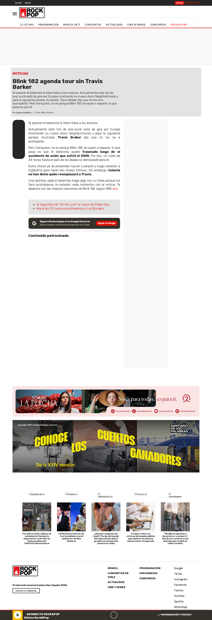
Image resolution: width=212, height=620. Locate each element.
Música (113, 568)
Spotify (178, 601)
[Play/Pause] (113, 615)
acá (115, 188)
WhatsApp (180, 607)
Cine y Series (116, 587)
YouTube (178, 596)
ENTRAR (179, 3)
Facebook (180, 584)
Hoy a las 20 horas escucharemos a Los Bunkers (70, 208)
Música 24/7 (71, 24)
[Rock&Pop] (32, 13)
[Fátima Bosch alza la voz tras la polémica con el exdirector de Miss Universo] (71, 516)
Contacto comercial (26, 591)
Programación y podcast (176, 614)
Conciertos (93, 24)
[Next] (127, 615)
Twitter (178, 590)
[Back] (100, 615)
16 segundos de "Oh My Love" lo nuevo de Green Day (72, 204)
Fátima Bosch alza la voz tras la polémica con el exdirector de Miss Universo (71, 537)
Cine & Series (136, 24)
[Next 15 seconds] (120, 615)
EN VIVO (18, 3)
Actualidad (114, 24)
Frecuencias (148, 573)
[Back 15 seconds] (107, 615)
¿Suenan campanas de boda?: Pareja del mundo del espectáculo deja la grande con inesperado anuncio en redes (106, 539)
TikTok (177, 573)
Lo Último (27, 24)
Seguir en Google (106, 223)
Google (178, 568)
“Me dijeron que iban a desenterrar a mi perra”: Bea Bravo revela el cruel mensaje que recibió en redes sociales (175, 539)
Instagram (180, 579)
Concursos (158, 24)
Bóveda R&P (179, 24)
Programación (48, 24)
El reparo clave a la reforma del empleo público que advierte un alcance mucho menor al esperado (140, 537)
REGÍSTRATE (192, 2)
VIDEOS (28, 3)
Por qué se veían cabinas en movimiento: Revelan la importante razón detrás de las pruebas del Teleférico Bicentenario (36, 539)
